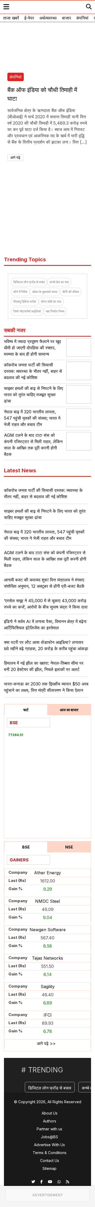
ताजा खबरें (11, 18)
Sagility (48, 986)
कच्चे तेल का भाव (59, 282)
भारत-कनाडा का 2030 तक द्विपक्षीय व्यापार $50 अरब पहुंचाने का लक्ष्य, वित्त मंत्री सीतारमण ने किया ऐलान (46, 687)
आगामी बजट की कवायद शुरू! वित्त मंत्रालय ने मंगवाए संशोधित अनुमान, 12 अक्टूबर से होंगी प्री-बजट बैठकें (44, 583)
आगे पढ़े (15, 157)
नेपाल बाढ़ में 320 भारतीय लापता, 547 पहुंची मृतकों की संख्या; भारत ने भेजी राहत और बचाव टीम (32, 418)
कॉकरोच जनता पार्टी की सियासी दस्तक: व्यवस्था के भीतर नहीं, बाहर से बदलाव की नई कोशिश (33, 371)
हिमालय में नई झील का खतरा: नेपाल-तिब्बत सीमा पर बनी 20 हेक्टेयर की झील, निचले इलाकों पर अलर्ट (43, 666)
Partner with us (49, 1129)
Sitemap (49, 1168)
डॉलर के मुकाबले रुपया (45, 292)
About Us (50, 1113)
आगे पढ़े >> (46, 1043)
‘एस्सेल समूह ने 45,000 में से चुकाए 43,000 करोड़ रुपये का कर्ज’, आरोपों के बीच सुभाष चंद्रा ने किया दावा (46, 604)
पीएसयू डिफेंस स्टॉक (24, 301)
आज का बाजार (69, 710)
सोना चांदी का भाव (51, 301)
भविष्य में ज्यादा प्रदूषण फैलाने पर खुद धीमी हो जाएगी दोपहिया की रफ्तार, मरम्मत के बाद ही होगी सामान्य (32, 348)
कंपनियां (82, 18)
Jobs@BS (49, 1137)
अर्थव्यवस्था (48, 18)
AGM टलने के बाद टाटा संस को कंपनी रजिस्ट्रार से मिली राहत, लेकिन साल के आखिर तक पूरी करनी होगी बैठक (45, 559)
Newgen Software (48, 929)
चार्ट (25, 710)
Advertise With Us (49, 1144)
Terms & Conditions (49, 1152)
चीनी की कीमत (70, 292)
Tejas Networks (47, 958)
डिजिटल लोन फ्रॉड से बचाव (29, 282)
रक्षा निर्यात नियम (55, 311)
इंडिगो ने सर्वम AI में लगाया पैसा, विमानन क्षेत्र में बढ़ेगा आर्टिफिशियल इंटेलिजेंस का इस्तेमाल (45, 624)
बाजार (66, 18)
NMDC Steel (47, 901)
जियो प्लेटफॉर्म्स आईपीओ (27, 311)
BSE (26, 847)
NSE (69, 847)
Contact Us (49, 1160)
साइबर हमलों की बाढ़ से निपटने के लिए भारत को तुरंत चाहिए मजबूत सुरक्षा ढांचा (33, 395)
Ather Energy (47, 872)
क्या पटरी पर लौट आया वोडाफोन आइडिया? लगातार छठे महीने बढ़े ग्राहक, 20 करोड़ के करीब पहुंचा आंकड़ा (46, 645)
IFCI (48, 1015)
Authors (49, 1121)
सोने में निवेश (20, 292)
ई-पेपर (29, 18)
